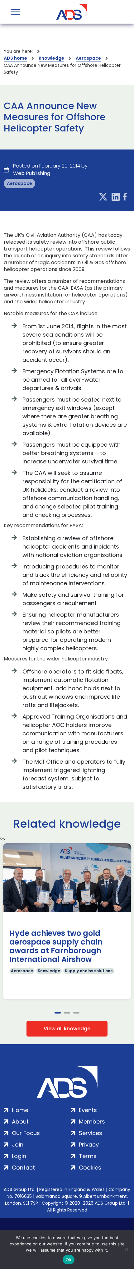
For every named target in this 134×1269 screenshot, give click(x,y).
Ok (68, 1259)
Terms (88, 1156)
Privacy (89, 1144)
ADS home (15, 58)
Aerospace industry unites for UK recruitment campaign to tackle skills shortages (57, 946)
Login (19, 1156)
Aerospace (88, 58)
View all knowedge (67, 1028)
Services (90, 1133)
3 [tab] (76, 1013)
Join (17, 1144)
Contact (23, 1167)
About (20, 1121)
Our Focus (26, 1133)
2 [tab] (67, 1013)
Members (92, 1121)
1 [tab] (58, 1013)
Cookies (90, 1167)
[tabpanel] (67, 921)
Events (88, 1110)
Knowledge (51, 58)
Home (20, 1110)
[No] (126, 1249)
